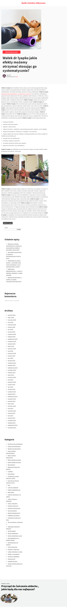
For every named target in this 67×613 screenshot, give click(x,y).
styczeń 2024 (11, 389)
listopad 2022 (11, 423)
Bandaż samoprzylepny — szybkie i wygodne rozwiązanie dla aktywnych (14, 279)
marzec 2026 (11, 327)
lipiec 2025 (11, 346)
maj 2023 (10, 408)
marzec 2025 (11, 356)
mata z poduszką (12, 503)
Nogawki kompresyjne (14, 508)
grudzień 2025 (12, 334)
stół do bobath (12, 531)
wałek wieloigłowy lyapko (11, 52)
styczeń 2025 (11, 360)
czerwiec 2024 (12, 377)
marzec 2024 (11, 384)
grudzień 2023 (12, 391)
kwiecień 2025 (12, 353)
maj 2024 (10, 379)
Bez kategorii (11, 465)
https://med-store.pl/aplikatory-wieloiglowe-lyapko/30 (16, 94)
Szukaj (6, 227)
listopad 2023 (11, 394)
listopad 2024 (11, 365)
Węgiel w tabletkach (13, 556)
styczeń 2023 (11, 418)
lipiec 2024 (11, 375)
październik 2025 (12, 339)
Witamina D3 (11, 559)
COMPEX (10, 471)
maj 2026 (10, 322)
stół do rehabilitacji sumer (15, 536)
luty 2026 (10, 329)
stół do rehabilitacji (13, 533)
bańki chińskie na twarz (14, 462)
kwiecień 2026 (12, 324)
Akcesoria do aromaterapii (15, 444)
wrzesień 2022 (12, 427)
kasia (17, 76)
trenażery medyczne (13, 549)
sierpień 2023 (11, 401)
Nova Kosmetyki (12, 510)
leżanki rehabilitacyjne (14, 490)
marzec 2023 (11, 413)
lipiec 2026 (11, 317)
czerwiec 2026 (12, 320)
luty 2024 (10, 387)
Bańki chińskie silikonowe (33, 3)
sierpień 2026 (11, 315)
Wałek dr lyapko (8, 223)
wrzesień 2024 (12, 370)
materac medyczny (13, 506)
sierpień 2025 (11, 344)
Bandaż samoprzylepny (14, 449)
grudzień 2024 (12, 363)
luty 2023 (10, 415)
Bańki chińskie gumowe (14, 460)
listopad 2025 (11, 336)
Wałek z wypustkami (13, 554)
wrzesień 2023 (12, 399)
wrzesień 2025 (12, 341)
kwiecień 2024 (12, 382)
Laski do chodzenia (13, 487)
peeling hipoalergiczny (14, 513)
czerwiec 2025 (12, 348)
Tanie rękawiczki (12, 547)
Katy (9, 485)
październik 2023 (12, 396)
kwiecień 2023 (12, 411)
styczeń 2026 (11, 332)
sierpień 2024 (11, 372)
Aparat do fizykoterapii (14, 446)
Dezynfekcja (11, 474)
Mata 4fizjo (11, 492)
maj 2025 (10, 351)
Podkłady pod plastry (14, 515)
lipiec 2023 (11, 403)
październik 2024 (12, 368)
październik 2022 (12, 425)
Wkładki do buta (12, 561)
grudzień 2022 (12, 420)
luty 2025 (10, 358)
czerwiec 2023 (12, 406)
